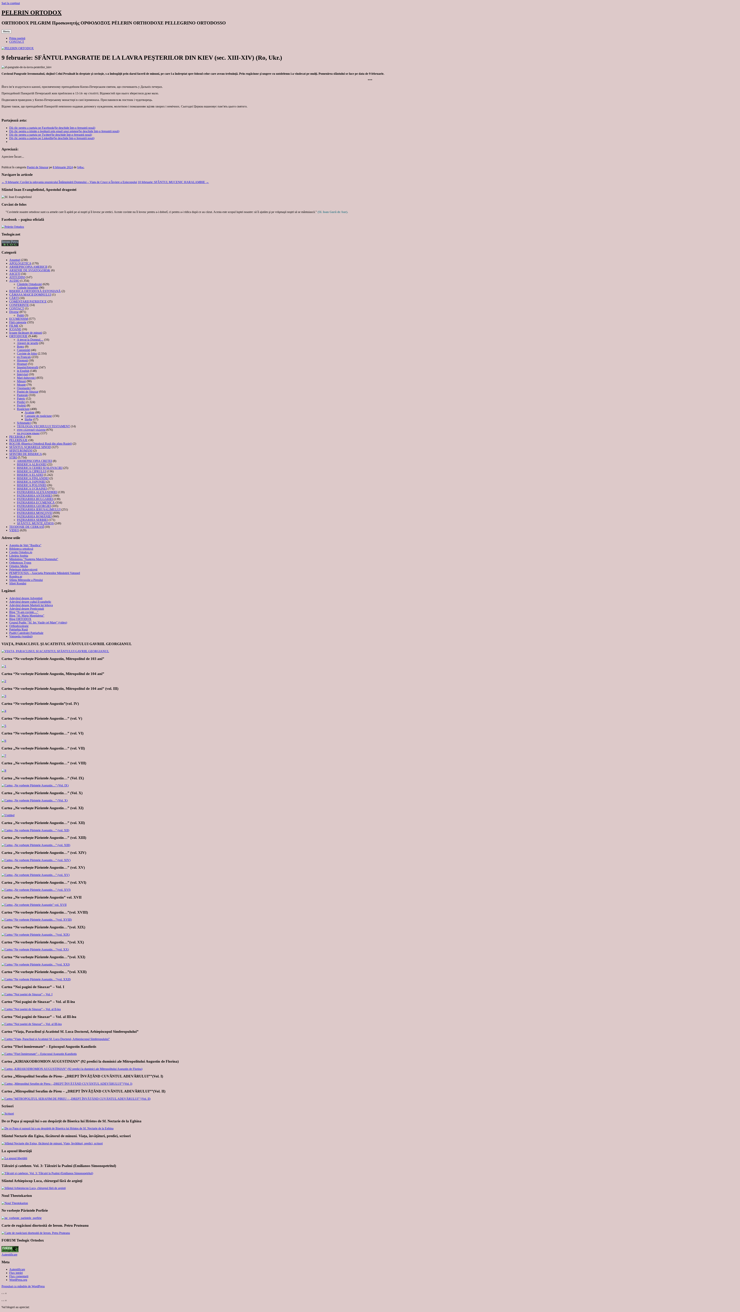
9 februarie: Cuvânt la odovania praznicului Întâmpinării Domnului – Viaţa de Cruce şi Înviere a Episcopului (69, 182)
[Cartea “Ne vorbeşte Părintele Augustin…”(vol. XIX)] (36, 934)
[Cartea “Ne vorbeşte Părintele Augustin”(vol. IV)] (4, 711)
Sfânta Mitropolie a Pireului (26, 580)
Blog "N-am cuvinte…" (23, 612)
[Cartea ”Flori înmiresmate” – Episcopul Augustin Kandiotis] (39, 1053)
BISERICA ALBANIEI (31, 464)
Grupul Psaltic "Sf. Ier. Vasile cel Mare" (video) (38, 622)
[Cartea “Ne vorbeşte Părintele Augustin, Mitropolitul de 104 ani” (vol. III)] (4, 696)
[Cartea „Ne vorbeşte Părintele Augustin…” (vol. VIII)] (4, 770)
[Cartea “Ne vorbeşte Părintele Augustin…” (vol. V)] (4, 726)
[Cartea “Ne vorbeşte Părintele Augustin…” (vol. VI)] (4, 740)
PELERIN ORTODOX (32, 12)
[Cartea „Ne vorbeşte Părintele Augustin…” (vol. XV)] (36, 875)
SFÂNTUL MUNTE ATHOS (35, 523)
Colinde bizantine (27, 287)
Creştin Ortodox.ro (20, 552)
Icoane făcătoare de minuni (25, 332)
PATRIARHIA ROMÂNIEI (34, 516)
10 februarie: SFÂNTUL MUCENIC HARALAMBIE (173, 182)
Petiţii (20, 315)
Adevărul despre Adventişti (25, 598)
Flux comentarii (18, 1276)
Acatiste (29, 412)
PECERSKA (17, 436)
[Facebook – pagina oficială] (13, 226)
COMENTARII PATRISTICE (28, 301)
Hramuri (22, 364)
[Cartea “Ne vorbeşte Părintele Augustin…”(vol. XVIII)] (37, 919)
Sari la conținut (11, 3)
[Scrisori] (8, 1113)
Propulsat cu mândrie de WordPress (23, 1286)
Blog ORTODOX (20, 619)
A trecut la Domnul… (30, 339)
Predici (21, 402)
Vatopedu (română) (21, 636)
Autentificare (9, 1254)
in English (23, 370)
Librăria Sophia (18, 555)
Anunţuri (14, 260)
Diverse (14, 312)
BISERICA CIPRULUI (31, 471)
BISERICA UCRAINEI (32, 488)
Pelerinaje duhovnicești (23, 569)
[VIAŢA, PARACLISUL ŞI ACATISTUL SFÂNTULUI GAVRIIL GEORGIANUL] (55, 651)
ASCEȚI (14, 273)
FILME (13, 325)
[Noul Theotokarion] (15, 1203)
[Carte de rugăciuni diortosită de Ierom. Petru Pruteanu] (36, 1233)
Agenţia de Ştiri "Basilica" (25, 545)
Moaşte (21, 384)
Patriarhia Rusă (18, 629)
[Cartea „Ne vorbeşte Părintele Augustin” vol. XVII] (34, 904)
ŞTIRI (13, 457)
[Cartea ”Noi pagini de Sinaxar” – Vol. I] (27, 994)
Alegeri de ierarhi (27, 343)
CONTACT (16, 41)
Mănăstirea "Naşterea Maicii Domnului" (33, 559)
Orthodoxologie (19, 626)
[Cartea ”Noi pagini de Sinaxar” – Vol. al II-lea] (31, 1009)
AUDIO (14, 280)
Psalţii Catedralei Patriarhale (26, 633)
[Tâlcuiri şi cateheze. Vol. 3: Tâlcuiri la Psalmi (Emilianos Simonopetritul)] (47, 1173)
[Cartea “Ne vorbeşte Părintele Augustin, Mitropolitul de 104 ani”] (4, 681)
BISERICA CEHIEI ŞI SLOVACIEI (39, 467)
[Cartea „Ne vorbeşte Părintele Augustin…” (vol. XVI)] (36, 889)
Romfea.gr (15, 576)
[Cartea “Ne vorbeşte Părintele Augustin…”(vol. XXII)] (36, 979)
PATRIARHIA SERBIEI (32, 519)
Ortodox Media (18, 566)
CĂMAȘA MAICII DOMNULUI (30, 294)
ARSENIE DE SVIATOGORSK (29, 270)
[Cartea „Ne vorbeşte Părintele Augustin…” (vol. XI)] (8, 815)
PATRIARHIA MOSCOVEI (34, 513)
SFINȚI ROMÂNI (20, 450)
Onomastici (24, 388)
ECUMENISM (18, 318)
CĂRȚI (14, 298)
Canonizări (23, 350)
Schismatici (24, 422)
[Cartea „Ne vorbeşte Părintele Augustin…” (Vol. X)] (35, 800)
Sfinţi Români (17, 583)
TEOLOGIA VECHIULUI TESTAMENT (43, 426)
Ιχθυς (80, 167)
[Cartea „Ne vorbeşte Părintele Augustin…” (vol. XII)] (35, 830)
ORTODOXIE (18, 336)
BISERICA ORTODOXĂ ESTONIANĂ (35, 291)
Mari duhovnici (26, 377)
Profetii (21, 405)
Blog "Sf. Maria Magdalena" (26, 615)
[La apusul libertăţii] (14, 1158)
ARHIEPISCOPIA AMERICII (28, 266)
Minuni (21, 381)
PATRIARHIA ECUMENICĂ (36, 502)
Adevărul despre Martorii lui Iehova (31, 605)
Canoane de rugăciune (38, 415)
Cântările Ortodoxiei (29, 284)
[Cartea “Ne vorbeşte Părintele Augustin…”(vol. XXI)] (36, 964)
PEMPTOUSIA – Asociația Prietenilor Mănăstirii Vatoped (44, 573)
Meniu (6, 31)
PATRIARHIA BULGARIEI (35, 499)
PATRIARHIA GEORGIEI (34, 506)
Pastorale (22, 395)
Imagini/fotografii (27, 367)
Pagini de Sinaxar (37, 167)
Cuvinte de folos (27, 353)
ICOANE (15, 329)
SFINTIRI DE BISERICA (25, 454)
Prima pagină (17, 38)
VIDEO (14, 530)
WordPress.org (18, 1279)
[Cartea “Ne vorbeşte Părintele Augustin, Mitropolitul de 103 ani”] (4, 666)
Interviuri (22, 374)
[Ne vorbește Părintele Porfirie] (22, 1218)
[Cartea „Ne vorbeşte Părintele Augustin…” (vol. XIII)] (36, 845)
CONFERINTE (19, 305)
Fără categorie (17, 322)
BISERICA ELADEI (30, 474)
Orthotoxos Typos (20, 562)
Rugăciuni (23, 409)
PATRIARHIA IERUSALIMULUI (39, 509)
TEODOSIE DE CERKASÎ (26, 526)
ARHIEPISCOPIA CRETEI (34, 461)
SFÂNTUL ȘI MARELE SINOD (30, 447)
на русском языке (28, 433)
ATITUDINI (17, 277)
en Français (24, 357)
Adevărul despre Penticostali (26, 608)
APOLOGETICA (20, 263)
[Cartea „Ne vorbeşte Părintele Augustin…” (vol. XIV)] (36, 860)
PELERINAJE (18, 440)
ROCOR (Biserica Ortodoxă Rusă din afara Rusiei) (40, 443)
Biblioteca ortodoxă (21, 548)
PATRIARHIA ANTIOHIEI (34, 495)
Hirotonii (22, 360)
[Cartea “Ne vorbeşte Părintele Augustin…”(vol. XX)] (35, 949)
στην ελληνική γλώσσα (31, 429)
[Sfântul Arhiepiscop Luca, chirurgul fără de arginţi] (34, 1188)
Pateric (21, 398)
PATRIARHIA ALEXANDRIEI (37, 492)
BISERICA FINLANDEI (33, 478)
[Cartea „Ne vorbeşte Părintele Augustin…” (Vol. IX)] (35, 785)
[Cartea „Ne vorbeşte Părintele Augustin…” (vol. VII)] (4, 755)
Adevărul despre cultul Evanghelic (30, 601)
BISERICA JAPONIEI (31, 481)
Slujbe (28, 419)
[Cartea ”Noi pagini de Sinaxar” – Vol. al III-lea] (32, 1024)
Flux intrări (16, 1272)
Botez (20, 346)
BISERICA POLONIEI (31, 485)
